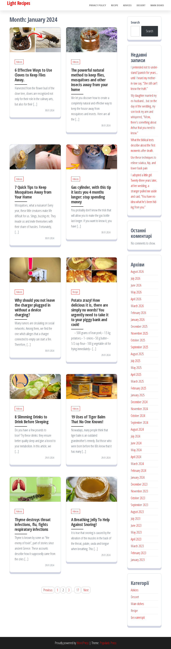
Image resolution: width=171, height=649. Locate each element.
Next (86, 590)
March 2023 (137, 546)
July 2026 (135, 278)
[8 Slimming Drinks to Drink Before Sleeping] (35, 386)
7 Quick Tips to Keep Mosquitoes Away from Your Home (33, 192)
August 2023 (137, 511)
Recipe (114, 5)
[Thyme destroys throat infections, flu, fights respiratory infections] (35, 489)
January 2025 (138, 395)
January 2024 (138, 477)
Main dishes (157, 5)
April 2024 (136, 457)
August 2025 (137, 354)
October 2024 (138, 415)
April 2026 (136, 299)
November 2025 (139, 333)
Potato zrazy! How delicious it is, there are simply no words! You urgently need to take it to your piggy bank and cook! (90, 312)
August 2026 (137, 271)
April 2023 (136, 539)
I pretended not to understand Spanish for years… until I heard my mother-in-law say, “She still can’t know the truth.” (144, 78)
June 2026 (136, 285)
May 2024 (136, 450)
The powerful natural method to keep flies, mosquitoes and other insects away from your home (89, 79)
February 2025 (138, 388)
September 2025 (139, 347)
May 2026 (136, 292)
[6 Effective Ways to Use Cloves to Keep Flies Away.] (35, 39)
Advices (127, 5)
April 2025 (136, 374)
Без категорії (138, 617)
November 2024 (139, 409)
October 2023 (138, 498)
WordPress (83, 643)
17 (77, 590)
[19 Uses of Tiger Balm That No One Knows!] (91, 386)
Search (135, 22)
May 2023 (136, 532)
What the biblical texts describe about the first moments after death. (143, 145)
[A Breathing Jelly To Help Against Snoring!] (91, 489)
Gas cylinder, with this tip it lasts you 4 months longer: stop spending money (91, 194)
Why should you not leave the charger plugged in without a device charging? (35, 307)
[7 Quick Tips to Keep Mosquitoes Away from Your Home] (35, 156)
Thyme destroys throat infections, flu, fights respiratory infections (32, 524)
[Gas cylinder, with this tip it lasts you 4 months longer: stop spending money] (91, 156)
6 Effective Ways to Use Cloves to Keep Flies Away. (33, 75)
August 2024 (137, 429)
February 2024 (138, 470)
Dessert (141, 5)
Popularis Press (108, 643)
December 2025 (139, 326)
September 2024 (139, 422)
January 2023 (138, 559)
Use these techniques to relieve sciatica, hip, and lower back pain (143, 162)
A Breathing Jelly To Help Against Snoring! (90, 522)
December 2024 (139, 402)
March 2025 (137, 381)
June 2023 (136, 525)
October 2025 (138, 340)
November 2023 (139, 491)
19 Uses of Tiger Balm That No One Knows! (88, 419)
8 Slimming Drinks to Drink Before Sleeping (31, 419)
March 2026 (137, 306)
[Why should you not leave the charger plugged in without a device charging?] (35, 269)
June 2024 (136, 443)
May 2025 (136, 367)
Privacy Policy (97, 5)
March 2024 (137, 463)
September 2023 (139, 505)
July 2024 (135, 436)
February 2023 (138, 553)
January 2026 (138, 319)
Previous (47, 590)
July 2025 (135, 360)
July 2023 (135, 518)
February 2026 (138, 312)
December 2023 (139, 484)
